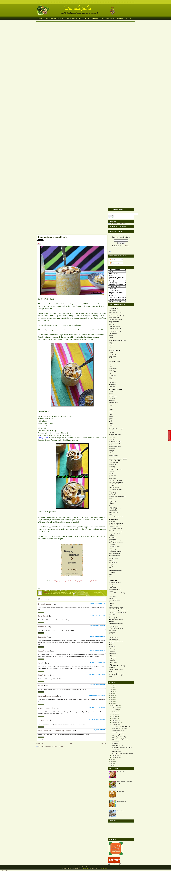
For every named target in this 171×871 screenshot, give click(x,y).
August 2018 (115, 720)
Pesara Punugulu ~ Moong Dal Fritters (124, 782)
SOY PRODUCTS (113, 558)
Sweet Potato (112, 667)
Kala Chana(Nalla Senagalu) (115, 319)
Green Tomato (112, 634)
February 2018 (115, 708)
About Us (120, 18)
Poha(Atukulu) (112, 493)
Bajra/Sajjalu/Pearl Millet (114, 461)
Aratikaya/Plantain (113, 584)
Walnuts (111, 405)
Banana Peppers (112, 587)
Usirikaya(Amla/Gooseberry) (116, 429)
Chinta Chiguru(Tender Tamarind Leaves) (118, 610)
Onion (110, 644)
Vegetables (68, 593)
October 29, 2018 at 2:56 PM (97, 730)
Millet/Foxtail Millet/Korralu (115, 489)
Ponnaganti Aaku (113, 650)
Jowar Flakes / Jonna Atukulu (116, 482)
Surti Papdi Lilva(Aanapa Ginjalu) (117, 666)
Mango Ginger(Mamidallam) (115, 541)
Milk (99, 592)
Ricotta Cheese (112, 382)
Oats (49, 593)
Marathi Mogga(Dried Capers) (116, 542)
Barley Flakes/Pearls (113, 462)
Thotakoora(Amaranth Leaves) (116, 669)
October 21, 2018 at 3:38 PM (97, 685)
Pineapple (111, 423)
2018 (112, 703)
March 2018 (115, 710)
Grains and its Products (83, 592)
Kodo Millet (111, 485)
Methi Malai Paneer (116, 751)
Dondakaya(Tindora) (114, 618)
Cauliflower (111, 603)
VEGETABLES (113, 580)
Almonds (111, 391)
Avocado (111, 413)
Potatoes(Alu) (112, 651)
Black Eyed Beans (113, 310)
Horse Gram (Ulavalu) (114, 317)
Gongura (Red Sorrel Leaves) (116, 628)
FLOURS (111, 432)
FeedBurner (126, 246)
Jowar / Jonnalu (112, 478)
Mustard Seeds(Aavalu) (114, 546)
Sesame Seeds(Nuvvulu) (114, 553)
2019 (112, 759)
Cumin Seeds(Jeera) (113, 526)
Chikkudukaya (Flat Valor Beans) (116, 609)
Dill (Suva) (111, 530)
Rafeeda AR (43, 626)
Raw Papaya (112, 660)
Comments (115, 263)
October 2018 (115, 724)
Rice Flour (111, 453)
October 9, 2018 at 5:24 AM (97, 636)
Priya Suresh (43, 616)
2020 (112, 761)
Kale (110, 635)
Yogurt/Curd (112, 386)
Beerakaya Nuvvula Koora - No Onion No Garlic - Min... (122, 748)
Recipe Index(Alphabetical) (54, 18)
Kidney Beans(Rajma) (114, 321)
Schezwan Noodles (121, 801)
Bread (110, 342)
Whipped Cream (112, 384)
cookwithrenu (43, 720)
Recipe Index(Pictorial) (74, 18)
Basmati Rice (112, 466)
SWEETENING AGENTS (115, 571)
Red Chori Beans (113, 333)
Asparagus (111, 586)
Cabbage (111, 598)
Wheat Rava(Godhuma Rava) (116, 516)
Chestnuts (111, 395)
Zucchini (111, 676)
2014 (112, 695)
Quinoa (110, 498)
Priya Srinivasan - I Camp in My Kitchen (54, 730)
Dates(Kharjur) (112, 400)
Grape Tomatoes (112, 630)
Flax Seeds (111, 535)
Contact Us (129, 18)
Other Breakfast (55, 593)
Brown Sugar (112, 572)
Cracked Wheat (112, 475)
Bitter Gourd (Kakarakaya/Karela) (117, 593)
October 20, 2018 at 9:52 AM (97, 662)
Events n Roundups (107, 18)
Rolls (110, 347)
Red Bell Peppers (113, 662)
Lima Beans (111, 323)
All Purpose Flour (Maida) (115, 434)
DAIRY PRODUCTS (114, 361)
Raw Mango (112, 659)
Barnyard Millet (112, 464)
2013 (112, 693)
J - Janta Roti (120, 811)
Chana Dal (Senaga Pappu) (115, 312)
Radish (110, 655)
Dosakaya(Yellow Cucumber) (116, 619)
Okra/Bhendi (112, 642)
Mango (110, 420)
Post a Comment (42, 740)
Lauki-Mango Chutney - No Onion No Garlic (122, 753)
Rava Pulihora (115, 743)
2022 (112, 765)
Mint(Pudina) (112, 544)
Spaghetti (111, 514)
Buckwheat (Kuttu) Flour (115, 441)
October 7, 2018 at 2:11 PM (97, 615)
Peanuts (110, 404)
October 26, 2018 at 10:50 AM (97, 719)
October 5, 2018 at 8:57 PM (97, 603)
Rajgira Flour (112, 452)
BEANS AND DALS (114, 308)
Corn (110, 616)
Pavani (40, 685)
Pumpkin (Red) (112, 653)
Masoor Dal (111, 324)
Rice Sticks (111, 503)
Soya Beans (111, 560)
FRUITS (111, 409)
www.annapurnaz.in (46, 708)
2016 (112, 699)
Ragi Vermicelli (112, 501)
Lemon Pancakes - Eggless (118, 730)
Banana (110, 414)
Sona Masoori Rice (113, 512)
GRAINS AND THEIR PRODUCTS (118, 459)
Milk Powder (112, 379)
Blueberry (111, 416)
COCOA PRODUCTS (114, 351)
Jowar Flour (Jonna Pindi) (115, 446)
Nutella (110, 358)
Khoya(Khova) (112, 375)
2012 (112, 691)
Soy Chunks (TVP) (113, 562)
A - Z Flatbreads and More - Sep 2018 (121, 726)
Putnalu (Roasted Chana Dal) (115, 332)
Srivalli (41, 663)
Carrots (110, 602)
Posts (113, 259)
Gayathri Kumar (44, 604)
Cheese (110, 366)
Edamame (111, 625)
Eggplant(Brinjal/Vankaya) (115, 626)
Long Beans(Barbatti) (114, 639)
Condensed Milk (113, 368)
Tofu (110, 567)
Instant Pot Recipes (91, 18)
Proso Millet (112, 494)
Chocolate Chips (112, 354)
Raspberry (111, 425)
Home (40, 18)
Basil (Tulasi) (112, 521)
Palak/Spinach (112, 646)
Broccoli (111, 594)
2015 (112, 697)
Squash (110, 664)
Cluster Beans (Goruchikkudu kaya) (117, 612)
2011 (112, 689)
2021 (112, 763)
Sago (110, 505)
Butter (110, 363)
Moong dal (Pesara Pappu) (115, 328)
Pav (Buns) (111, 344)
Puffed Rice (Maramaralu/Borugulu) (117, 496)
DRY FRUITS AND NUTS (116, 389)
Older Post (103, 743)
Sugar (110, 576)
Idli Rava (111, 477)
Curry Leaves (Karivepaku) (115, 528)
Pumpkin (62, 593)
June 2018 (114, 716)
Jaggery (110, 574)
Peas (110, 648)
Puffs (110, 345)
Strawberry (111, 427)
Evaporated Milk (113, 372)
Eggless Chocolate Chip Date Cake (120, 739)
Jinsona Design (85, 868)
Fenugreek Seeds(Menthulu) (115, 534)
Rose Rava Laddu (116, 741)
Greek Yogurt (94, 592)
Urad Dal (111, 337)
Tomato (110, 671)
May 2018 (114, 714)
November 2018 (116, 755)
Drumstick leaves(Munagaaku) (116, 623)
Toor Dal (111, 335)
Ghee (110, 373)
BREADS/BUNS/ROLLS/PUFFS (117, 340)
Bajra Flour (111, 436)
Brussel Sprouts (112, 596)
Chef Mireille (43, 675)
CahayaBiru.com (105, 868)
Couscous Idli (120, 791)
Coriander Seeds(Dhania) (115, 525)
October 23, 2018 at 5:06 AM (97, 707)
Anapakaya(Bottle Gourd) (115, 582)
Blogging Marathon (54, 592)
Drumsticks (111, 621)
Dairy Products (71, 592)
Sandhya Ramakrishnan (47, 696)
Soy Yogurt (111, 566)
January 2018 (115, 705)
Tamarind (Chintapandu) (114, 555)
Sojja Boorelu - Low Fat (117, 745)
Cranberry (111, 418)
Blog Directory (4, 870)
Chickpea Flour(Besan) (114, 443)
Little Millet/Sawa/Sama (114, 487)
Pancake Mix (112, 448)
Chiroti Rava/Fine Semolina (115, 469)
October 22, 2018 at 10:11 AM (97, 695)
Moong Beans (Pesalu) (114, 326)
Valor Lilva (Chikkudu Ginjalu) (116, 675)
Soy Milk (111, 564)
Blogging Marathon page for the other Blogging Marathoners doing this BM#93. (76, 581)
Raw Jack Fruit (112, 657)
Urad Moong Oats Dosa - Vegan (119, 728)
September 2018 (116, 722)
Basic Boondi (120, 772)
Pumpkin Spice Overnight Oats (52, 236)
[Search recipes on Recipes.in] (114, 864)
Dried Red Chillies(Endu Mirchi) (116, 532)
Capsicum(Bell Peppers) (114, 600)
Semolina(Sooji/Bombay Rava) (116, 509)
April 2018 (114, 712)
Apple (110, 411)
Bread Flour (111, 439)
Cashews (111, 393)
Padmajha (42, 636)
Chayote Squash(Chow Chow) (116, 607)
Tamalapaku (86, 7)
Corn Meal (111, 471)
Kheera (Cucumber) (113, 637)
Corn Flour (111, 445)
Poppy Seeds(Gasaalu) (114, 550)
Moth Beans (111, 330)
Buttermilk (111, 364)
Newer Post (39, 743)
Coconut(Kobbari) (113, 396)
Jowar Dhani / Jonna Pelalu (115, 480)
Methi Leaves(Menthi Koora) (116, 641)
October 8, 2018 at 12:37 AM (97, 625)
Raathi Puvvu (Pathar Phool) (115, 551)
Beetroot (111, 591)
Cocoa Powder (112, 356)
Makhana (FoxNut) (113, 402)
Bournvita (111, 352)
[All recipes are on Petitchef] (114, 862)
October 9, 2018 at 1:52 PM (97, 650)
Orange (110, 421)
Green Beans (112, 632)
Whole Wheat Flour (113, 455)
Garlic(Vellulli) (112, 537)
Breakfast (64, 592)
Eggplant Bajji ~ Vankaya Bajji (119, 737)
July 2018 (114, 718)
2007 (112, 685)
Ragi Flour (111, 450)
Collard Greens (112, 614)
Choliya (110, 314)
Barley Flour (112, 437)
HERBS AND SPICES (114, 519)
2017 (112, 701)
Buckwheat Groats (113, 468)
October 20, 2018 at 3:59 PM (97, 674)
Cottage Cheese (112, 370)
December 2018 (116, 757)
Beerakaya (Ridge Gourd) (115, 589)
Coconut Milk (112, 398)
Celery (110, 605)
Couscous (111, 473)
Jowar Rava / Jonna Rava (115, 484)
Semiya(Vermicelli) (113, 507)
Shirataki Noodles (113, 510)
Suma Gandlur (44, 650)
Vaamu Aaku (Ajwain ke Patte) (116, 673)
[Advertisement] (71, 221)
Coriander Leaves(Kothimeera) (116, 523)
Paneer (110, 380)
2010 (112, 687)
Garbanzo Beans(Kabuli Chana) (116, 316)
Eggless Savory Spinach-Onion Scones (121, 735)
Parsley (110, 548)
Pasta (110, 491)
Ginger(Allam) (112, 539)
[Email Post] (73, 593)
